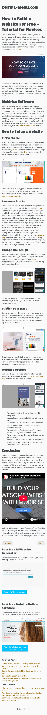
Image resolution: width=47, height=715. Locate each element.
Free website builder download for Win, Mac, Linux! (15, 648)
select (15, 150)
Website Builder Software (20, 606)
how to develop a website (11, 196)
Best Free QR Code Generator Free (14, 676)
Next (41, 543)
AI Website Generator (16, 551)
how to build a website (26, 126)
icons (34, 259)
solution (18, 49)
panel (41, 208)
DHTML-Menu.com (20, 7)
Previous (7, 543)
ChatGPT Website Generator (14, 592)
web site (25, 152)
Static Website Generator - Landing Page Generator (21, 664)
